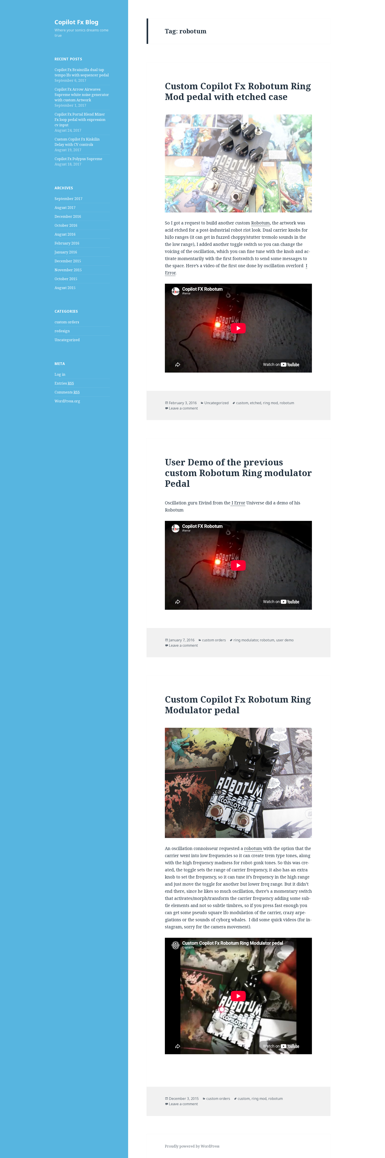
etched (255, 402)
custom (242, 402)
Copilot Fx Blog (76, 22)
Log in (60, 374)
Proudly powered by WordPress (192, 1146)
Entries (64, 383)
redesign (62, 330)
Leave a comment (183, 408)
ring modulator (245, 640)
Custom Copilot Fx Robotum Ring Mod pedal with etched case (238, 91)
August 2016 (65, 234)
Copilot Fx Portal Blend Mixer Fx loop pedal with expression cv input (80, 119)
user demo (285, 640)
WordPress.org (67, 401)
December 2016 (68, 216)
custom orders (67, 322)
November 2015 (68, 269)
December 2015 (68, 261)
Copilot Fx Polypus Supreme (78, 158)
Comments (67, 392)
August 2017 (65, 207)
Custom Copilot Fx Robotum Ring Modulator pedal (238, 704)
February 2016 (67, 243)
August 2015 (65, 287)
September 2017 (68, 198)
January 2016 (66, 252)
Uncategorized (67, 339)
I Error (237, 503)
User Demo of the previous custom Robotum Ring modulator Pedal (238, 472)
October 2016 (66, 225)
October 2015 (66, 278)
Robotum (260, 223)
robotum (287, 402)
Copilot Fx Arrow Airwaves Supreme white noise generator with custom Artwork (82, 94)
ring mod (270, 402)
